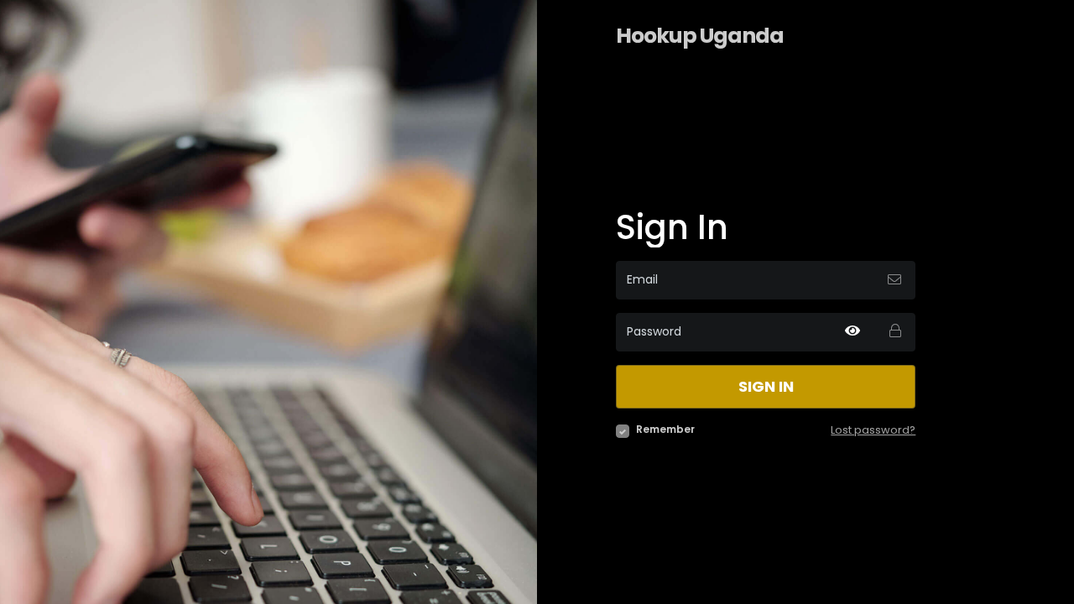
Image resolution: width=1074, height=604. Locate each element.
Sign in (766, 386)
